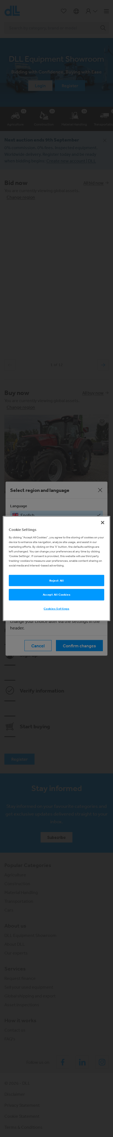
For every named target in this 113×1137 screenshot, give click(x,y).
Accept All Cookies (56, 594)
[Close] (103, 522)
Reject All (56, 580)
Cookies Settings (56, 608)
